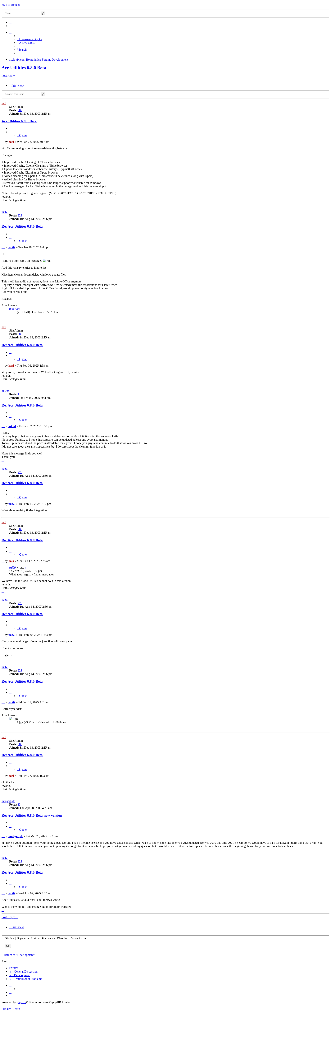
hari (4, 103)
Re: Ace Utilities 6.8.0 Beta (22, 226)
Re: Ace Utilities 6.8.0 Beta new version (32, 815)
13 (19, 804)
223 (20, 215)
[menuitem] (10, 22)
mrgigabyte (8, 801)
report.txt (14, 308)
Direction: (63, 938)
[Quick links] (10, 32)
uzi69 (5, 212)
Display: (10, 938)
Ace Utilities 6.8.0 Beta (24, 67)
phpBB (21, 1002)
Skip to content (11, 4)
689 (20, 110)
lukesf (5, 391)
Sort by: (36, 938)
